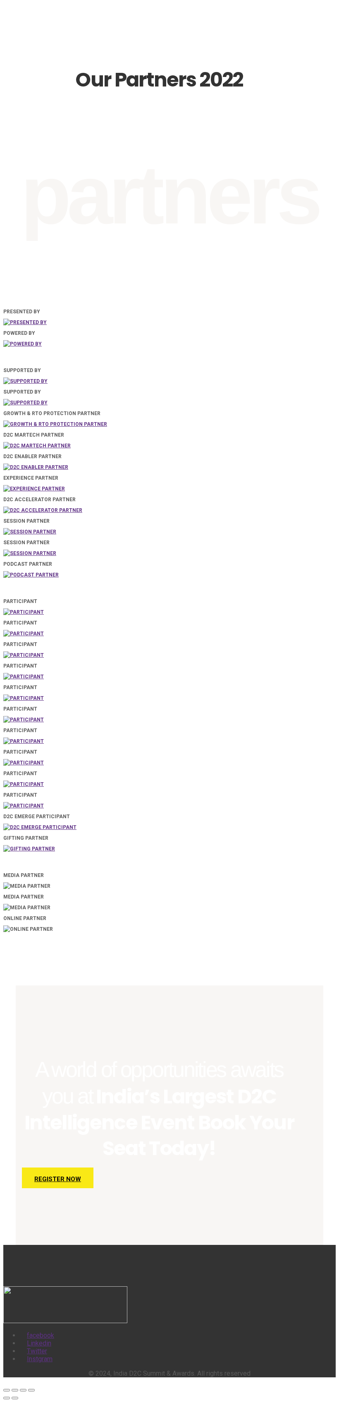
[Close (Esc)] (31, 1390)
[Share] (23, 1390)
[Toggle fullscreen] (15, 1390)
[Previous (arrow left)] (6, 1398)
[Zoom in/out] (6, 1390)
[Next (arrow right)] (15, 1398)
